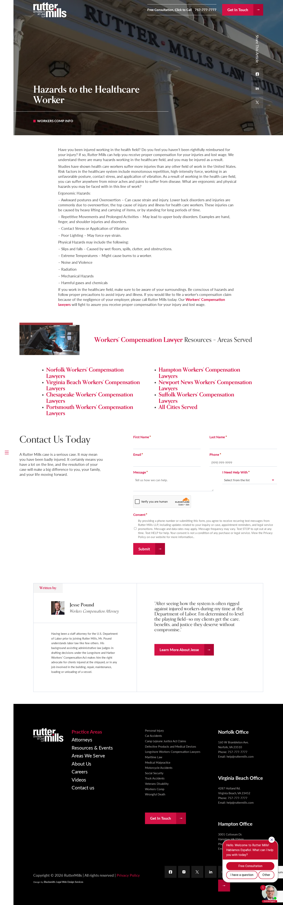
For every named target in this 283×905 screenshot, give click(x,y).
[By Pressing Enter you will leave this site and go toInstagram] (184, 872)
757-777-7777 (205, 10)
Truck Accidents (155, 778)
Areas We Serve (88, 755)
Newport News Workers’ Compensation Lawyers (205, 385)
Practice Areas (87, 731)
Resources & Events (92, 747)
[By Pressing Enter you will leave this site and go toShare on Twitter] (257, 102)
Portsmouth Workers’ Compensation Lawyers (89, 410)
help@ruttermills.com (240, 756)
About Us (81, 763)
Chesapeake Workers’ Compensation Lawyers (89, 397)
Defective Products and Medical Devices (170, 746)
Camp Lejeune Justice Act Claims (165, 741)
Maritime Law (153, 757)
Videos (79, 779)
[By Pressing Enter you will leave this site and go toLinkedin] (211, 872)
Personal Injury (154, 730)
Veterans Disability (157, 784)
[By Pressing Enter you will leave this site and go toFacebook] (171, 872)
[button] (6, 452)
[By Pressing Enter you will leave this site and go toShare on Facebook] (257, 74)
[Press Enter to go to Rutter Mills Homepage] (48, 735)
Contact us (83, 787)
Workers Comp (154, 789)
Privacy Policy (128, 875)
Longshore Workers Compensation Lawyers (172, 752)
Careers (80, 771)
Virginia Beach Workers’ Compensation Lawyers (93, 385)
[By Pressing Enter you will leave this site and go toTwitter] (197, 872)
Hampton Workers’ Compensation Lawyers (199, 372)
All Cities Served (178, 407)
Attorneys (82, 739)
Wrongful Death (155, 794)
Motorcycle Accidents (158, 768)
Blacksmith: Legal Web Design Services (63, 882)
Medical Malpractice (157, 762)
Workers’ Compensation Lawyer (138, 339)
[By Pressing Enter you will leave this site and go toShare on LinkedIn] (257, 88)
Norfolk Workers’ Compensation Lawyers (85, 372)
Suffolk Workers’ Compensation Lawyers (196, 397)
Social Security (154, 773)
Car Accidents (153, 736)
